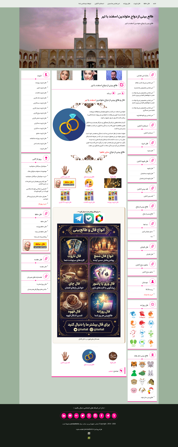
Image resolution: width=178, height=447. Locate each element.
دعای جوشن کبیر (147, 231)
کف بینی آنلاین (148, 196)
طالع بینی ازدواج (112, 151)
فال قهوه (150, 168)
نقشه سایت (80, 429)
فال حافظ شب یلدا (40, 231)
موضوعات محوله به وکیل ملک (37, 171)
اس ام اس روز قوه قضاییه (145, 115)
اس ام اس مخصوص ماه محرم (143, 87)
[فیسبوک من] (101, 416)
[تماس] (89, 416)
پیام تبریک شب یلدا (40, 236)
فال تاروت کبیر (41, 87)
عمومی (111, 371)
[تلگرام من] (107, 416)
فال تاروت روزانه (40, 82)
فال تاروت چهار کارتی (39, 108)
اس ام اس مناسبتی (114, 3)
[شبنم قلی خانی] (65, 76)
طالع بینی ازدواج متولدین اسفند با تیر (127, 16)
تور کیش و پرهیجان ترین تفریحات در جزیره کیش (36, 182)
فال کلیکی (149, 254)
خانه (154, 3)
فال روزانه (126, 3)
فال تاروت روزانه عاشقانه (38, 138)
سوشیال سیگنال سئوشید (37, 166)
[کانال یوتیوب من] (70, 416)
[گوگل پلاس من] (76, 416)
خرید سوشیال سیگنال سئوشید (36, 176)
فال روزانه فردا (41, 284)
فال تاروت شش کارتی (39, 118)
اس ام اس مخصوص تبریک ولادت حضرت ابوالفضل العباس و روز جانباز (143, 94)
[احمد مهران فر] (114, 76)
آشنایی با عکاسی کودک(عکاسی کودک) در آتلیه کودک (37, 190)
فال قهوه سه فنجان (147, 173)
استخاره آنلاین (99, 3)
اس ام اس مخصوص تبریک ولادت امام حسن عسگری (143, 109)
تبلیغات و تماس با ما (85, 3)
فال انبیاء (150, 150)
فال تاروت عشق (41, 133)
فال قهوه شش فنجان (146, 178)
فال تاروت (137, 3)
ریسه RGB (149, 289)
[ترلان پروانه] (89, 76)
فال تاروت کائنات (40, 92)
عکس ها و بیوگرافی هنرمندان (36, 289)
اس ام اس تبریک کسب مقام (144, 82)
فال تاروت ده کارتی (40, 128)
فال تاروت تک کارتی (40, 97)
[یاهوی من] (114, 416)
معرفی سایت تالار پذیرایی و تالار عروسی (37, 197)
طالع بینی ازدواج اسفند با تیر (104, 85)
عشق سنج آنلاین (147, 271)
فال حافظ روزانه (41, 226)
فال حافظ (147, 3)
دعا (152, 236)
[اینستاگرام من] (95, 416)
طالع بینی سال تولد (147, 397)
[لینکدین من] (63, 416)
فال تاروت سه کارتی (39, 103)
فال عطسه (43, 266)
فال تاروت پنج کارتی (40, 113)
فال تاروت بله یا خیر (40, 143)
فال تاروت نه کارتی (40, 123)
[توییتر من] (82, 416)
